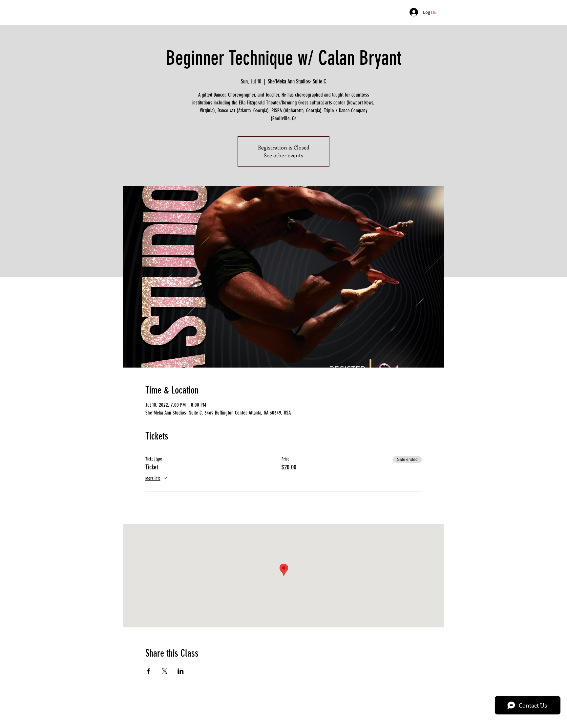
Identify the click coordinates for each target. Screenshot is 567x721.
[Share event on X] (164, 671)
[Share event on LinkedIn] (181, 671)
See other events (283, 155)
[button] (434, 12)
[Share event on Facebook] (148, 671)
